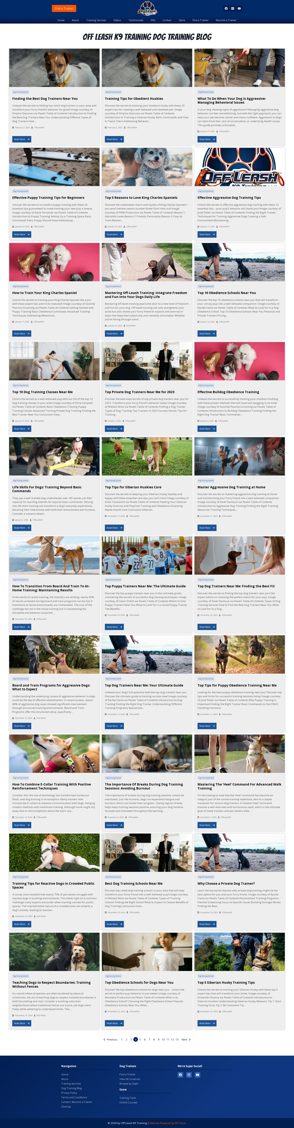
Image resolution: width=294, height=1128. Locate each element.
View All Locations (129, 1079)
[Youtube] (197, 1075)
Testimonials (135, 20)
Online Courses (128, 1102)
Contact (167, 20)
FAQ (153, 20)
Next (184, 1039)
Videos (117, 20)
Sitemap (66, 1106)
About (75, 20)
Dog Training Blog (71, 1088)
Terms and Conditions (74, 1097)
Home (61, 20)
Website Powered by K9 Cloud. (168, 1123)
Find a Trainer (64, 8)
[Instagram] (233, 8)
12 (172, 1039)
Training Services (96, 20)
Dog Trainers (127, 1066)
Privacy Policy (69, 1092)
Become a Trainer (226, 20)
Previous (112, 1039)
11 (167, 1039)
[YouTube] (239, 8)
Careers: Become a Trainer (76, 1102)
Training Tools (127, 1098)
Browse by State (128, 1083)
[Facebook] (226, 8)
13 (177, 1039)
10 (163, 1039)
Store (182, 20)
